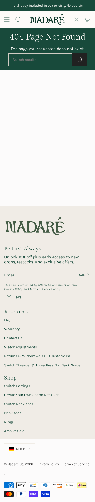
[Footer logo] (35, 226)
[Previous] (6, 5)
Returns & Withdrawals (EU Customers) (37, 356)
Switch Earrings (17, 386)
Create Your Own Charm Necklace (31, 395)
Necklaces (12, 413)
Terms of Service (41, 289)
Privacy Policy (13, 289)
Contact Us (13, 338)
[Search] (79, 59)
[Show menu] (7, 19)
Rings (9, 422)
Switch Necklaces (18, 404)
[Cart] (87, 19)
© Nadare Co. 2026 (18, 464)
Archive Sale (14, 431)
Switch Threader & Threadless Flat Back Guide (42, 365)
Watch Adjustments (20, 347)
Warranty (12, 329)
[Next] (88, 5)
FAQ (7, 320)
